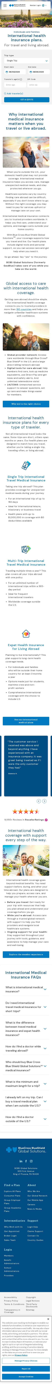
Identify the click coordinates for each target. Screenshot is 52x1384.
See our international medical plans (26, 721)
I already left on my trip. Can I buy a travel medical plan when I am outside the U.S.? (24, 1101)
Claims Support (35, 1231)
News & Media (34, 1209)
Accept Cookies (26, 1376)
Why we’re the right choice (26, 404)
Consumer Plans (12, 1195)
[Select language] (44, 5)
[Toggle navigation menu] (5, 5)
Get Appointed (11, 1231)
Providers (9, 1275)
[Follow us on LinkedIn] (20, 1161)
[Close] (48, 1319)
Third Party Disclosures (32, 1305)
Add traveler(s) (15, 93)
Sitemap (30, 1310)
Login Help (32, 1227)
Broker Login (10, 1235)
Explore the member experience (26, 954)
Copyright (31, 1297)
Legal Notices (33, 1301)
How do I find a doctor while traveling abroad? (23, 1048)
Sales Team (10, 1240)
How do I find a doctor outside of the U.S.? (20, 1119)
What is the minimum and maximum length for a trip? (23, 1084)
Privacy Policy (11, 1301)
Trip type (9, 55)
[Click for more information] (21, 79)
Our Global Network (37, 1195)
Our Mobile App (35, 1200)
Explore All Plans (12, 1191)
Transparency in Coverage (12, 1311)
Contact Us (33, 1235)
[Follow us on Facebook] (26, 1161)
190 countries (24, 309)
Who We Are (33, 1191)
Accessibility (10, 1297)
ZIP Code (31, 79)
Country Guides (35, 1240)
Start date (15, 67)
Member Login (35, 5)
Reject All (26, 1369)
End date (39, 67)
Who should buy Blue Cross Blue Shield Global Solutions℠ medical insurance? (24, 1066)
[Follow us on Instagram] (31, 1161)
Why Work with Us (13, 1227)
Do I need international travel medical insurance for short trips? (23, 1007)
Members (9, 1255)
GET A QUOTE (26, 100)
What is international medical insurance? (24, 989)
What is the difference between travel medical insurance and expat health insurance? (23, 1029)
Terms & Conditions (14, 1304)
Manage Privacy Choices (26, 1361)
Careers (31, 1204)
